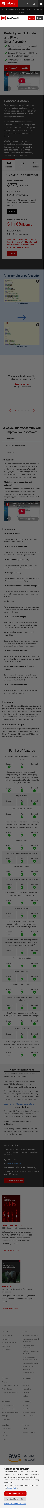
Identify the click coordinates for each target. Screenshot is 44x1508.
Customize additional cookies (15, 1503)
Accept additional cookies (15, 1494)
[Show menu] (4, 23)
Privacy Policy (12, 1488)
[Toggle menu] (41, 3)
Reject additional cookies (15, 1499)
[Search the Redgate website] (27, 3)
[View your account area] (34, 3)
